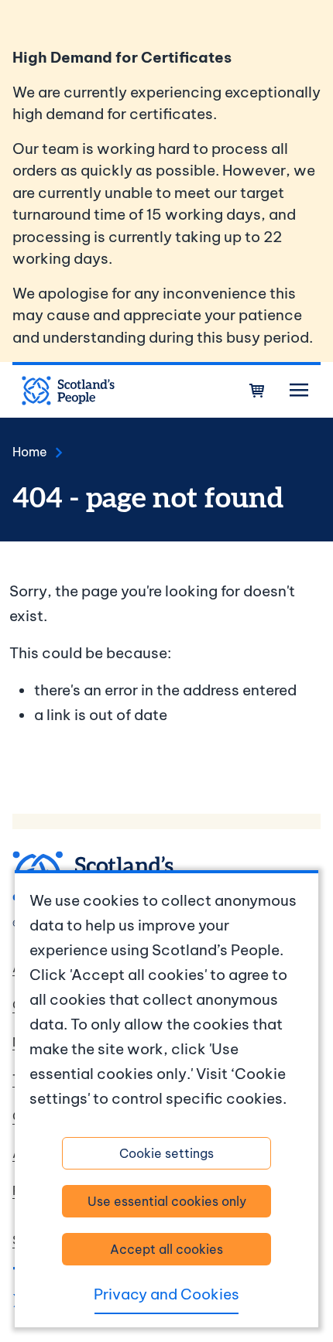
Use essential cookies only (167, 1201)
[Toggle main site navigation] (299, 391)
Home (29, 451)
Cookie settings (166, 1153)
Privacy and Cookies (166, 1294)
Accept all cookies (166, 1249)
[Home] (68, 390)
